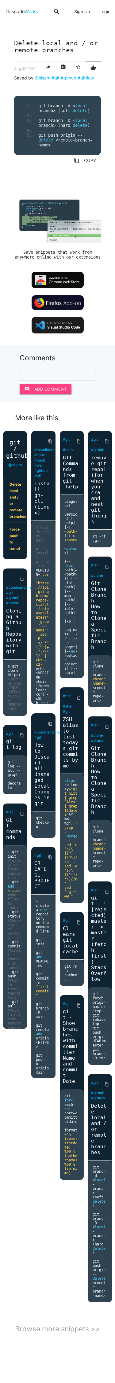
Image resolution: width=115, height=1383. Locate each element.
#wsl (38, 465)
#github (68, 77)
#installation (45, 449)
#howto (12, 603)
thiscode (22, 11)
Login (104, 11)
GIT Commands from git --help (70, 472)
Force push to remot (15, 539)
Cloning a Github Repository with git (13, 631)
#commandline (19, 587)
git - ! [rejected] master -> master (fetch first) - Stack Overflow (98, 938)
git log (13, 744)
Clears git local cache (70, 939)
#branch (98, 740)
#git (55, 77)
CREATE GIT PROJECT (42, 874)
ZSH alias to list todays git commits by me (70, 742)
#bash (39, 460)
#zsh (67, 695)
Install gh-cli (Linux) (42, 498)
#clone (97, 575)
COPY (85, 160)
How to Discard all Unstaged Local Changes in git (42, 774)
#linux (39, 455)
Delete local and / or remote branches (18, 500)
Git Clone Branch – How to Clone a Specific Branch (98, 615)
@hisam (42, 77)
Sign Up (82, 11)
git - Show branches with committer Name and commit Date (70, 1046)
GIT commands (13, 828)
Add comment (46, 389)
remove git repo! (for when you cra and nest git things (98, 489)
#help (68, 449)
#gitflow (86, 77)
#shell (68, 706)
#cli (37, 475)
